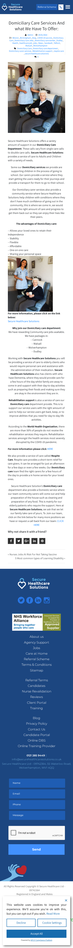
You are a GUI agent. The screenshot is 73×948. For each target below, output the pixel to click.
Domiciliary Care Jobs (24, 40)
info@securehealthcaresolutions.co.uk (36, 759)
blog (34, 38)
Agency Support (36, 642)
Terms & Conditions (37, 664)
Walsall (28, 45)
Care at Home (37, 653)
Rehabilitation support (42, 51)
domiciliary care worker (45, 40)
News (40, 43)
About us (37, 636)
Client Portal (36, 702)
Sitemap (36, 670)
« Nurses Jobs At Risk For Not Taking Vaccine (32, 554)
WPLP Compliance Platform (41, 940)
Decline (21, 923)
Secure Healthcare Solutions (23, 321)
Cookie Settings (52, 923)
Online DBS (36, 740)
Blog (36, 718)
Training (36, 708)
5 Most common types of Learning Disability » (40, 558)
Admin (30, 35)
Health (15, 43)
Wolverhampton (40, 45)
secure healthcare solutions (37, 53)
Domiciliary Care (24, 48)
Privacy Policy (36, 723)
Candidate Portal (36, 735)
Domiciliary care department (45, 48)
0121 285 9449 (60, 7)
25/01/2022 (42, 35)
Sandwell (48, 43)
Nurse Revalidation (36, 691)
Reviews (36, 697)
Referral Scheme (47, 7)
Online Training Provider (36, 746)
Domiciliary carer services (20, 51)
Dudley (60, 40)
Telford (57, 43)
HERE (50, 449)
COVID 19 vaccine (44, 38)
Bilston (16, 38)
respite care (59, 51)
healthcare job (25, 43)
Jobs (36, 648)
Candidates (36, 686)
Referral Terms (36, 680)
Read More (53, 914)
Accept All (37, 934)
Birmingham (25, 38)
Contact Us (36, 729)
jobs (35, 43)
